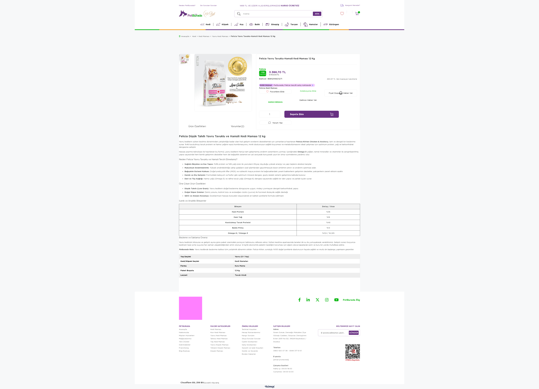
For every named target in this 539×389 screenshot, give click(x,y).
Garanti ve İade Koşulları (252, 348)
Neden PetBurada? (187, 5)
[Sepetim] (356, 13)
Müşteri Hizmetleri (186, 335)
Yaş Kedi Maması (217, 342)
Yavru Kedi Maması (218, 335)
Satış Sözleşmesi (249, 345)
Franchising (184, 348)
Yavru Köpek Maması (219, 345)
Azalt (262, 114)
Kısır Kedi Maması (217, 332)
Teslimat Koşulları (249, 329)
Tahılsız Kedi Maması (219, 338)
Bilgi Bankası (184, 351)
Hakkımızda (184, 332)
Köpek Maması (216, 351)
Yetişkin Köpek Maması (220, 348)
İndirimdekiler (184, 345)
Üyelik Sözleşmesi (249, 342)
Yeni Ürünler (184, 342)
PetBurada (351, 300)
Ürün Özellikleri (197, 126)
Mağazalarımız (185, 338)
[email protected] (281, 360)
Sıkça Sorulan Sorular (251, 338)
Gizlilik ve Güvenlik (250, 351)
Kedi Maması (215, 329)
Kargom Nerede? (352, 5)
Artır (276, 114)
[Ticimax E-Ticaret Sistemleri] (270, 386)
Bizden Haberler (249, 354)
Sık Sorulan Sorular (208, 5)
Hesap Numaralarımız (251, 332)
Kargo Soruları (248, 335)
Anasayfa (183, 329)
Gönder (353, 332)
